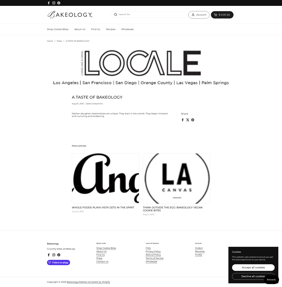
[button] (222, 14)
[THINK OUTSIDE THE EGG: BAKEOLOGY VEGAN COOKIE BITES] (176, 178)
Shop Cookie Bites (106, 248)
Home (50, 41)
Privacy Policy (153, 251)
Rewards (200, 251)
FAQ (148, 248)
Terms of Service (154, 258)
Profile (198, 254)
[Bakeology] (70, 14)
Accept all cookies (253, 267)
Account (201, 14)
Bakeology (72, 282)
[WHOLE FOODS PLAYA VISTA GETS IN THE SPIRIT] (105, 178)
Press (59, 41)
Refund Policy (153, 254)
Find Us (100, 254)
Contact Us (102, 261)
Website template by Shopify (94, 282)
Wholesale (151, 261)
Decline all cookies (253, 276)
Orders (199, 248)
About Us (101, 251)
